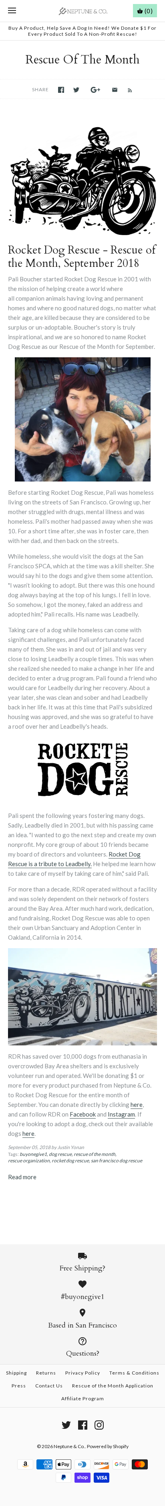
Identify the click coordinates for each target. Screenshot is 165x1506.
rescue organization (29, 1161)
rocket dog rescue (70, 1161)
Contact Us (49, 1386)
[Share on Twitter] (76, 90)
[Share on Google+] (96, 90)
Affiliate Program (82, 1398)
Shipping (16, 1373)
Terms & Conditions (134, 1373)
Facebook (83, 1114)
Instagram (121, 1114)
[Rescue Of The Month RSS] (126, 89)
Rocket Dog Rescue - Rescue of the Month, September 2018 (81, 257)
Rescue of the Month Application (112, 1386)
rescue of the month (94, 1154)
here (137, 1104)
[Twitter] (66, 1425)
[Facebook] (82, 1425)
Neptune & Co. (69, 1446)
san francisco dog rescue (116, 1161)
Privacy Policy (82, 1373)
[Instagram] (99, 1425)
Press (19, 1386)
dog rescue (60, 1154)
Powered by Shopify (108, 1446)
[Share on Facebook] (61, 90)
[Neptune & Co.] (83, 11)
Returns (46, 1373)
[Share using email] (115, 90)
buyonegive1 (33, 1154)
